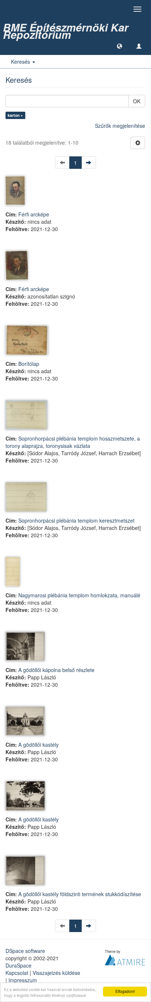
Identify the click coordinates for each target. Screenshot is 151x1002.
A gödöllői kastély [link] (38, 744)
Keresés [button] (21, 61)
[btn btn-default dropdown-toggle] (137, 143)
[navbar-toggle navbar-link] (139, 46)
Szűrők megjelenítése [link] (120, 125)
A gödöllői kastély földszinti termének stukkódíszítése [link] (79, 894)
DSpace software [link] (25, 950)
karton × (15, 115)
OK (136, 101)
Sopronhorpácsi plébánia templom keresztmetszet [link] (76, 520)
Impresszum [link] (22, 980)
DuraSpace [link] (18, 965)
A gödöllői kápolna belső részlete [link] (56, 669)
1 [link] (75, 162)
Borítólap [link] (28, 363)
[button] (119, 46)
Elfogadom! (125, 991)
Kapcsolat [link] (16, 972)
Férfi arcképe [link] (33, 214)
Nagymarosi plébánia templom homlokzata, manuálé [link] (79, 595)
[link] (75, 27)
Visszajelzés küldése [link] (56, 972)
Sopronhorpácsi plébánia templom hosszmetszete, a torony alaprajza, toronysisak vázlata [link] (72, 442)
